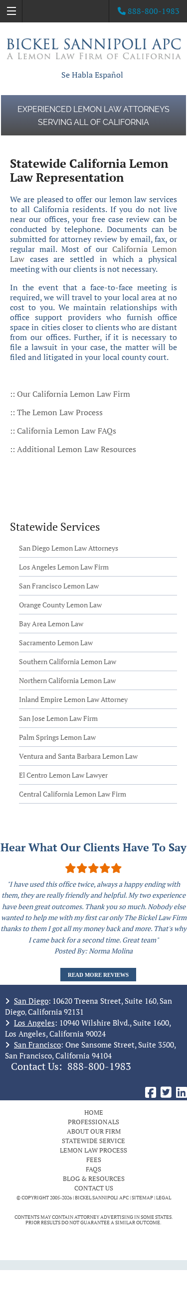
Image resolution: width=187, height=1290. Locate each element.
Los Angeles (34, 1023)
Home (93, 1112)
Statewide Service (93, 1140)
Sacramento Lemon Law (56, 642)
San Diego (31, 1001)
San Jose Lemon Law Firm (58, 718)
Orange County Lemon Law (60, 604)
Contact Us (93, 1187)
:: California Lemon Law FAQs (63, 430)
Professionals (93, 1121)
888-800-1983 (99, 1066)
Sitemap (142, 1197)
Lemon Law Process (93, 1150)
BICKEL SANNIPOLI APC (102, 1197)
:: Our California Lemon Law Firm (70, 393)
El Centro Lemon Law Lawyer (63, 775)
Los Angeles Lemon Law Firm (64, 567)
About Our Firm (94, 1131)
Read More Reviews (98, 975)
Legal (163, 1197)
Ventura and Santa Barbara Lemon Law (78, 756)
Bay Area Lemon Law (51, 623)
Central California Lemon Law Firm (72, 794)
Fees (93, 1159)
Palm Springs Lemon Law (57, 737)
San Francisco (37, 1045)
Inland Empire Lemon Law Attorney (73, 699)
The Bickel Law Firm (93, 48)
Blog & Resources (94, 1178)
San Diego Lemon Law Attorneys (68, 548)
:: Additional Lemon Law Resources (73, 449)
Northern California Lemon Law (67, 680)
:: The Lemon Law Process (57, 412)
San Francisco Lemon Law (59, 585)
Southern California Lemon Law (67, 661)
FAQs (93, 1169)
